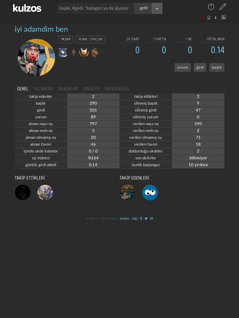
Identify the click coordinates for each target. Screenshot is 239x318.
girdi (200, 67)
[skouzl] (23, 192)
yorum (182, 67)
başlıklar (68, 88)
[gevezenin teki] (150, 192)
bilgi (134, 218)
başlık (217, 67)
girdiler (91, 88)
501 (93, 110)
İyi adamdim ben (41, 29)
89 (93, 117)
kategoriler (117, 88)
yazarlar (43, 88)
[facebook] (141, 218)
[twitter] (146, 218)
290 (93, 104)
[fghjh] (128, 192)
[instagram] (151, 218)
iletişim (124, 218)
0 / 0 (93, 151)
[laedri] (45, 192)
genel (22, 88)
